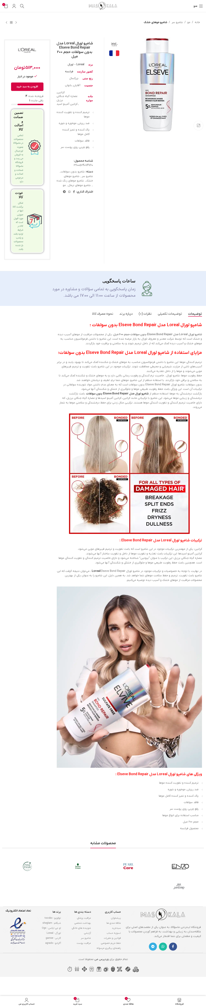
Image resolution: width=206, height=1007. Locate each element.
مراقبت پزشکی (84, 918)
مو (188, 22)
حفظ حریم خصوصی (111, 943)
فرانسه (69, 71)
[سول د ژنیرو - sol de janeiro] (178, 886)
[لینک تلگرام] (64, 192)
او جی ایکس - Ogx (51, 928)
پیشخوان (116, 918)
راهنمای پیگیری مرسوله (109, 948)
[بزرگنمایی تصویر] (198, 125)
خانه (197, 22)
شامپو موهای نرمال (79, 185)
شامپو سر (177, 22)
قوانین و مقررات (112, 938)
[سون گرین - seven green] (78, 866)
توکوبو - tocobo (53, 918)
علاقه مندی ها (113, 923)
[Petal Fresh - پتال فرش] (27, 866)
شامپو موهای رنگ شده (70, 181)
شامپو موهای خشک (155, 22)
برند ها (57, 912)
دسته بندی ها (82, 912)
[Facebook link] (74, 192)
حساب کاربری (113, 912)
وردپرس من (101, 959)
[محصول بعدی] (6, 22)
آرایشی (87, 933)
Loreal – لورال (76, 64)
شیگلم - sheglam (51, 923)
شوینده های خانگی (81, 928)
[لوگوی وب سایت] (103, 6)
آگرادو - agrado (53, 943)
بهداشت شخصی (82, 923)
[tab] (195, 314)
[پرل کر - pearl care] (128, 866)
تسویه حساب (114, 933)
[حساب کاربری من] (14, 6)
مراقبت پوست (84, 943)
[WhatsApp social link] (69, 192)
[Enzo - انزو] (178, 866)
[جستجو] (22, 6)
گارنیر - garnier (53, 938)
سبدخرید (116, 928)
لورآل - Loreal (54, 933)
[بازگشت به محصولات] (11, 22)
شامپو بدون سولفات (73, 172)
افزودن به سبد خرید (27, 86)
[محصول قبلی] (16, 22)
